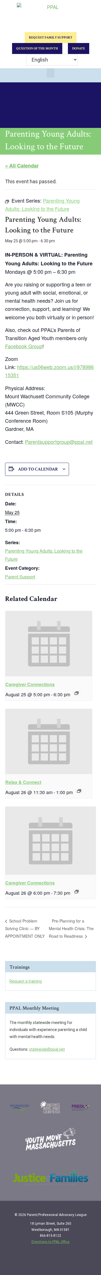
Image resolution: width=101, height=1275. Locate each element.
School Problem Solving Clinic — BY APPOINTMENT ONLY (25, 928)
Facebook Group (23, 346)
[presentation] (48, 643)
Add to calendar (38, 469)
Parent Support (20, 576)
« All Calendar (22, 165)
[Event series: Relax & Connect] (79, 791)
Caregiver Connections (30, 684)
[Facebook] (66, 1261)
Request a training (26, 981)
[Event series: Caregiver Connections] (77, 693)
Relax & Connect (23, 782)
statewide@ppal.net (47, 1049)
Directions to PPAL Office (50, 1242)
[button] (50, 73)
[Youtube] (89, 1261)
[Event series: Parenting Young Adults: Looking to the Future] (77, 891)
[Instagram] (77, 1261)
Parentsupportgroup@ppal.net (59, 441)
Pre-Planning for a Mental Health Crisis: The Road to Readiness (71, 928)
